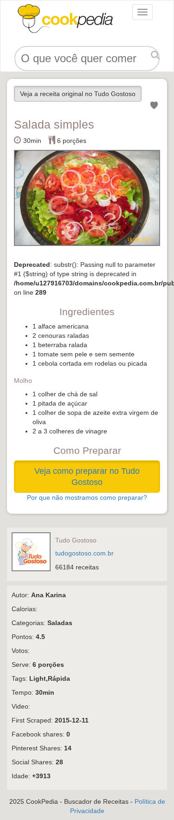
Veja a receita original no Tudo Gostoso (77, 93)
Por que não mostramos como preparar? (87, 497)
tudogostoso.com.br (84, 553)
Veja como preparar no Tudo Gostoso (87, 476)
